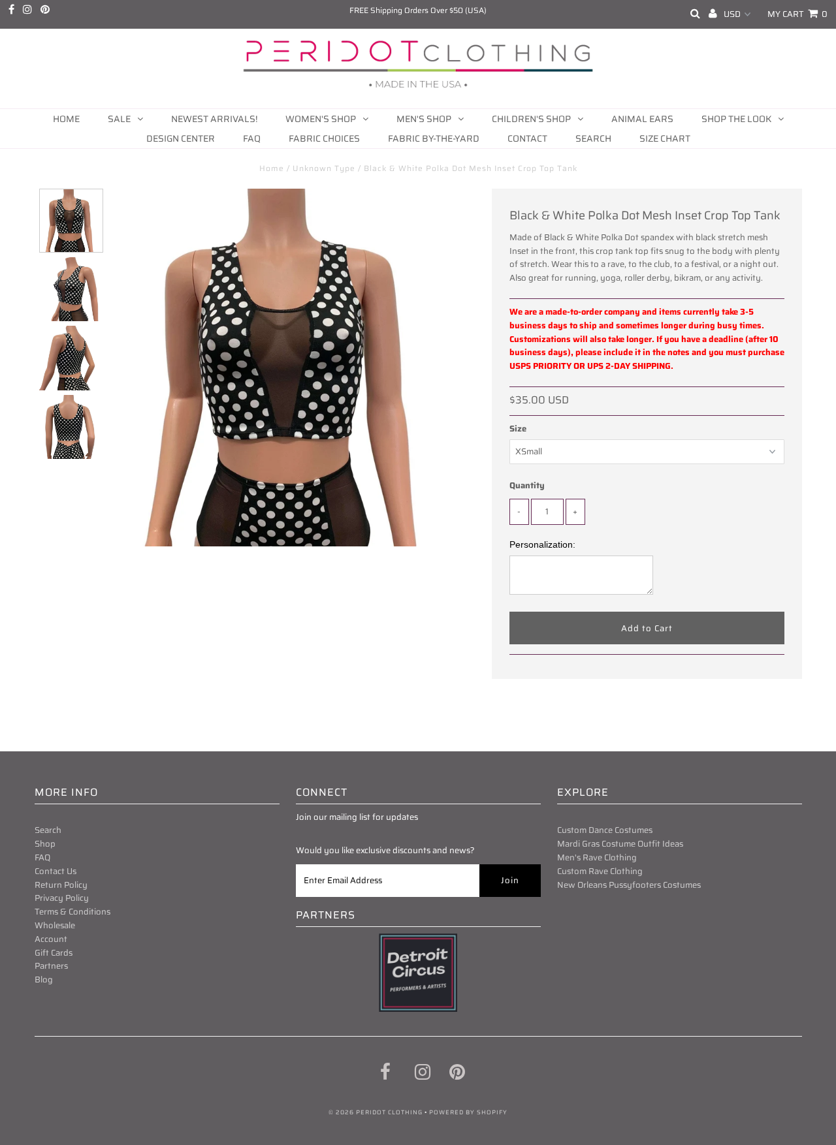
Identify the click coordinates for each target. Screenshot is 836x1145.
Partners (51, 966)
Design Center (180, 138)
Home (66, 119)
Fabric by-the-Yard (433, 138)
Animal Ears (642, 119)
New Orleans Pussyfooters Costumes (629, 885)
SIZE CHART (664, 138)
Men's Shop (423, 119)
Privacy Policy (62, 898)
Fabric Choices (324, 138)
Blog (44, 979)
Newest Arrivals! (214, 119)
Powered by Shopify (468, 1112)
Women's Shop (320, 119)
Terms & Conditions (72, 911)
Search (593, 138)
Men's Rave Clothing (597, 857)
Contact (527, 138)
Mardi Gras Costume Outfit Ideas (620, 844)
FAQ (252, 138)
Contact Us (55, 871)
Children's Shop (531, 119)
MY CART (797, 14)
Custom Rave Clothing (600, 871)
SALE (119, 119)
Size (517, 428)
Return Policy (61, 885)
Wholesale (55, 925)
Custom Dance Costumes (604, 830)
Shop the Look (736, 119)
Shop (45, 844)
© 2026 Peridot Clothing (376, 1112)
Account (51, 939)
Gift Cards (53, 953)
